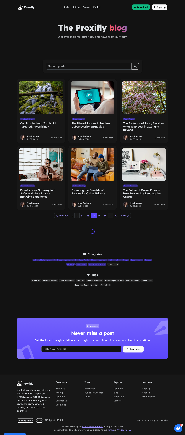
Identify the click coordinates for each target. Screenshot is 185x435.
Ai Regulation (115, 260)
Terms (140, 420)
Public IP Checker (94, 392)
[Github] (61, 420)
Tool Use (80, 280)
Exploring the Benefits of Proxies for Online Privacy (88, 191)
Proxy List (90, 388)
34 (93, 215)
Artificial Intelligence (42, 260)
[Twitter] (46, 420)
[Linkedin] (57, 420)
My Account (148, 396)
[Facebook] (50, 420)
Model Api (36, 280)
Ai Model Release (50, 280)
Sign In (146, 392)
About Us (60, 388)
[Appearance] (39, 420)
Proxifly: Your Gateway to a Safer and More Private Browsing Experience (37, 193)
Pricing (59, 392)
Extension (118, 396)
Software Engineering (63, 260)
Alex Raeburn (33, 136)
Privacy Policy (123, 430)
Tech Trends (129, 119)
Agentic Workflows (94, 280)
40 (116, 215)
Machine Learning (98, 260)
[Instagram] (54, 420)
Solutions (60, 396)
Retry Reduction (132, 280)
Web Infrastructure (97, 264)
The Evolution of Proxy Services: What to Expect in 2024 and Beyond (144, 126)
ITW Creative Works (92, 426)
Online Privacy (27, 119)
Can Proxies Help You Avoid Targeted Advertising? (38, 125)
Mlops (125, 260)
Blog (115, 392)
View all (112, 264)
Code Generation (67, 280)
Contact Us (61, 400)
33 (88, 215)
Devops (148, 260)
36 (105, 215)
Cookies (164, 420)
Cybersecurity (78, 119)
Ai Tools (70, 264)
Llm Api (94, 285)
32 (82, 215)
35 (99, 215)
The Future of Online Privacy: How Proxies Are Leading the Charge (141, 193)
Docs (87, 396)
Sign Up (146, 388)
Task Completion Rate (114, 280)
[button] (141, 7)
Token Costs (147, 280)
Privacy (151, 420)
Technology (81, 264)
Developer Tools (82, 260)
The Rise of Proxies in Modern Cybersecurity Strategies (91, 125)
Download (61, 404)
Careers (117, 400)
